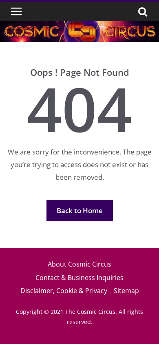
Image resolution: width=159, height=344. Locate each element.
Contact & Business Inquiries (79, 277)
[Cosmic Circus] (79, 26)
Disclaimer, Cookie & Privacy (63, 290)
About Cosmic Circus (79, 264)
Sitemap (126, 290)
